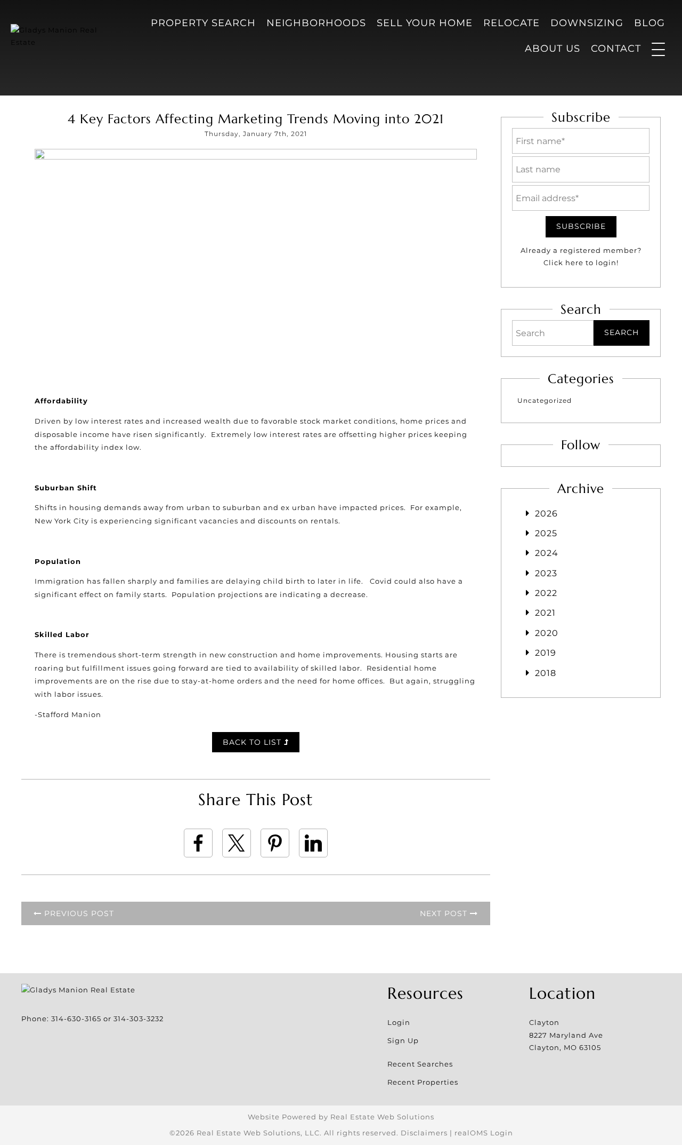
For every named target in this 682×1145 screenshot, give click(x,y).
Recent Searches (420, 1064)
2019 (545, 653)
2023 (546, 573)
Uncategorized (544, 400)
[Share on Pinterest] (275, 843)
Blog (649, 23)
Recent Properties (422, 1082)
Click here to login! (581, 262)
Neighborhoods (316, 23)
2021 (545, 613)
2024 (546, 553)
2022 (546, 593)
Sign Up (403, 1040)
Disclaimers (424, 1132)
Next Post (445, 913)
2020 (546, 633)
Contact (616, 48)
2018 (545, 673)
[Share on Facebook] (198, 843)
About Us (552, 48)
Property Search (203, 23)
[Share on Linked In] (313, 843)
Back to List (253, 742)
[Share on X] (236, 843)
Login (398, 1022)
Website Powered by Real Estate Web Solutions (341, 1116)
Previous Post (78, 913)
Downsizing (586, 23)
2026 (546, 513)
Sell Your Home (425, 23)
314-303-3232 (138, 1018)
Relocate (511, 23)
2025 (546, 533)
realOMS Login (483, 1132)
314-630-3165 (76, 1018)
